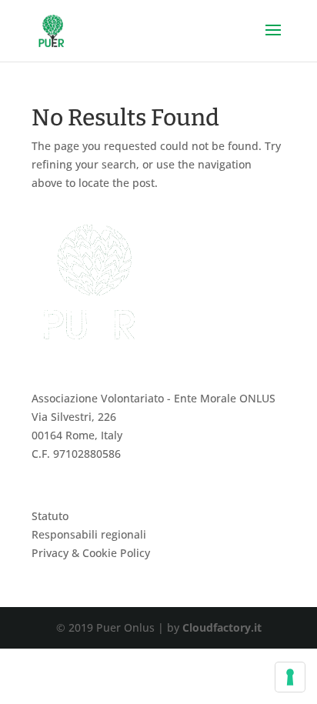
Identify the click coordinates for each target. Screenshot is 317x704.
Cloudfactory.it (222, 627)
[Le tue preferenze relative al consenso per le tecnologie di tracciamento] (290, 677)
